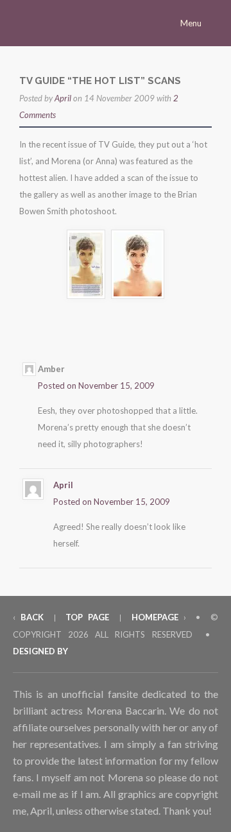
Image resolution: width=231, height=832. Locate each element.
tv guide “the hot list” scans (100, 81)
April (63, 98)
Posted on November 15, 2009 (96, 385)
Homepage (155, 617)
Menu (191, 23)
